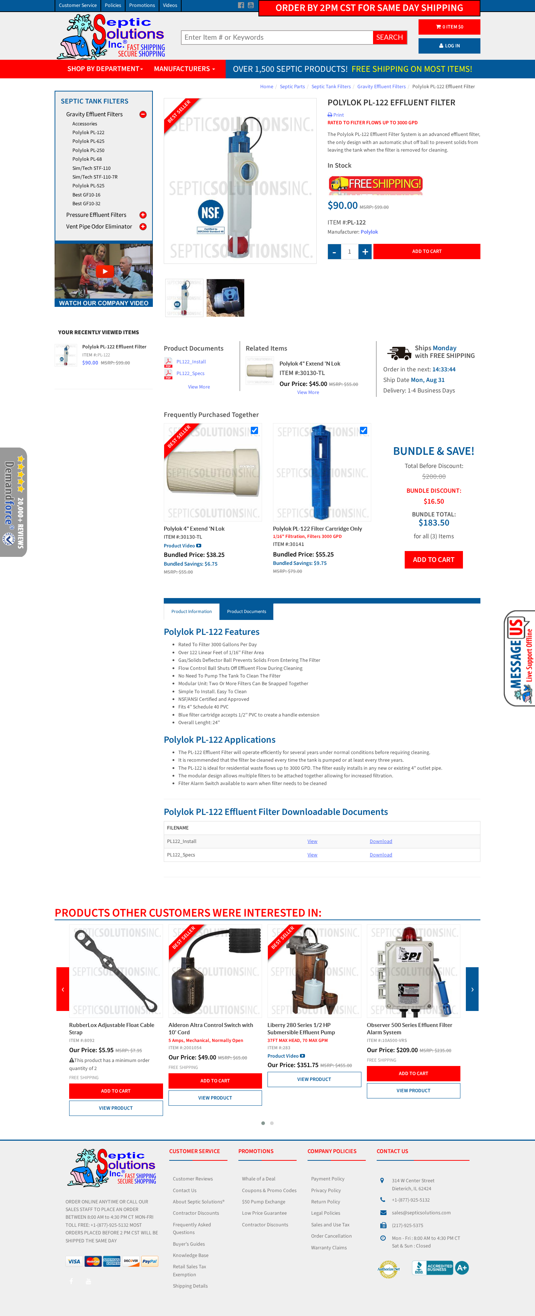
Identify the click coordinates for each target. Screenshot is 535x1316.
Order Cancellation (331, 1236)
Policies (113, 5)
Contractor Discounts (196, 1213)
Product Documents (246, 611)
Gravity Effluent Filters (381, 86)
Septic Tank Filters (331, 86)
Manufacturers (182, 69)
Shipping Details (190, 1286)
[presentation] (62, 989)
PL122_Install (191, 362)
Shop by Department (103, 69)
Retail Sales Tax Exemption (189, 1270)
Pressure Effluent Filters (96, 215)
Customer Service (78, 5)
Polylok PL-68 (87, 159)
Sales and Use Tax (330, 1225)
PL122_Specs (191, 373)
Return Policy (325, 1202)
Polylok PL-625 (88, 141)
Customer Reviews (193, 1179)
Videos (170, 5)
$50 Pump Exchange (263, 1202)
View (312, 841)
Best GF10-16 (86, 195)
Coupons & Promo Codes (269, 1190)
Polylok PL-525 (88, 186)
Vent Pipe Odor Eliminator (99, 226)
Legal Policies (325, 1213)
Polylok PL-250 (88, 150)
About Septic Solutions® (199, 1202)
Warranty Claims (329, 1247)
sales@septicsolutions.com (421, 1213)
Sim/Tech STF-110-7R (95, 177)
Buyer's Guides (189, 1244)
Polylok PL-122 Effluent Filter (114, 347)
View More (199, 387)
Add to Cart (427, 251)
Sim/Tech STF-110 (91, 168)
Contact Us (185, 1190)
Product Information (191, 611)
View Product (116, 1108)
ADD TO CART (434, 560)
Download (381, 841)
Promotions (142, 5)
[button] (263, 1123)
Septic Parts (292, 86)
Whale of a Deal (259, 1179)
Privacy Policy (326, 1190)
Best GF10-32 (86, 203)
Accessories (84, 124)
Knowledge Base (191, 1255)
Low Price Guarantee (264, 1213)
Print (338, 115)
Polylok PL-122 (88, 132)
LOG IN (452, 46)
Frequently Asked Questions (192, 1228)
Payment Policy (328, 1179)
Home (266, 86)
